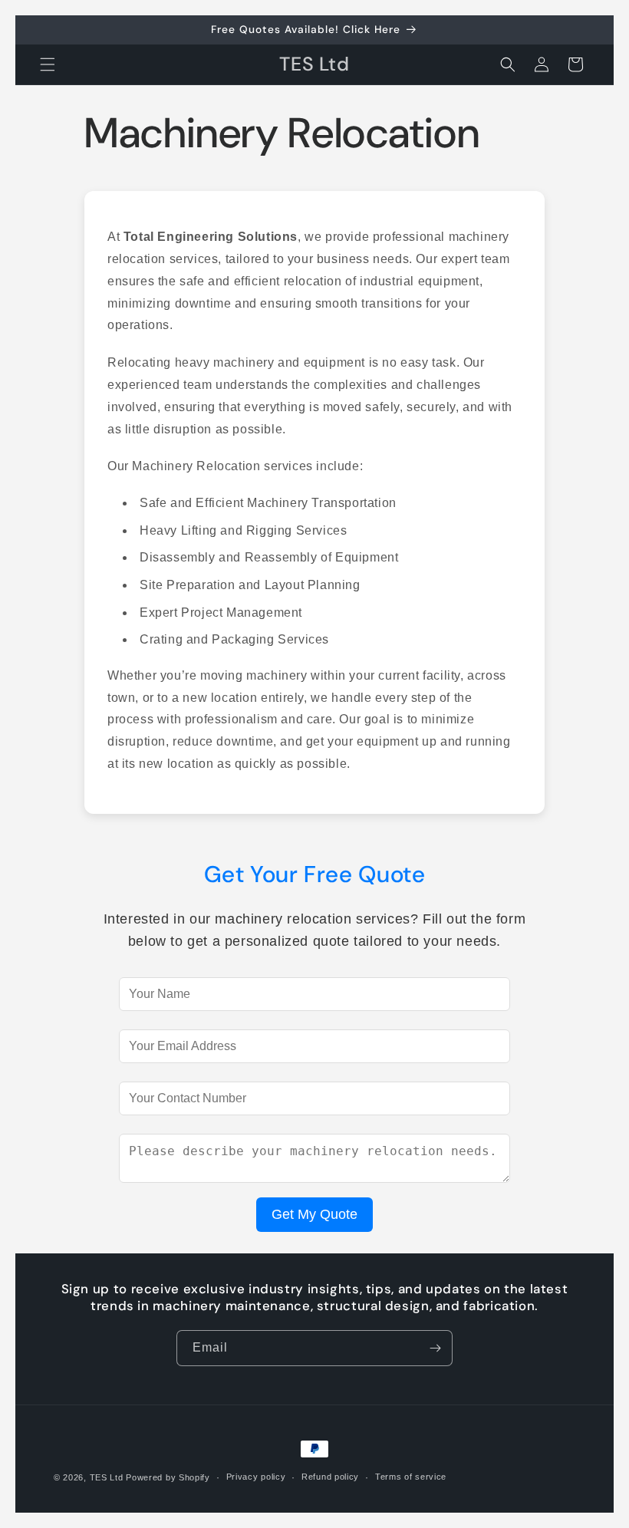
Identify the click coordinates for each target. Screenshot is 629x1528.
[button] (47, 64)
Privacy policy (256, 1476)
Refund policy (330, 1476)
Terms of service (410, 1476)
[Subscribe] (435, 1348)
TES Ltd (106, 1477)
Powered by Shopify (168, 1477)
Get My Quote (314, 1214)
